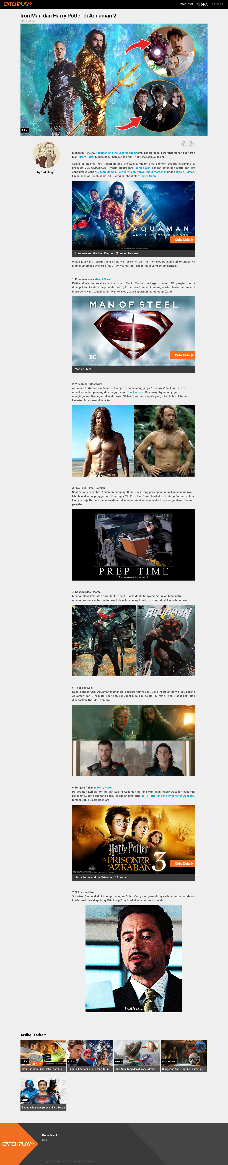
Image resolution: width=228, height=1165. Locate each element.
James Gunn (148, 176)
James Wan (143, 167)
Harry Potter (86, 157)
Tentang (45, 1140)
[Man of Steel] (133, 334)
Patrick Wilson (126, 172)
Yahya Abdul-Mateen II (151, 172)
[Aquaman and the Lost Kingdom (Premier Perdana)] (133, 219)
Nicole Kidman (185, 172)
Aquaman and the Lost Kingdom (115, 152)
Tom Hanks (134, 392)
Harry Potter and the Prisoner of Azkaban (167, 795)
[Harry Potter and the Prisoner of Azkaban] (133, 843)
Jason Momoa (107, 172)
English (186, 4)
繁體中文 (202, 4)
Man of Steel (103, 279)
